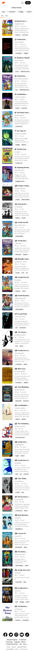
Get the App (9, 642)
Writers (23, 642)
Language (17, 642)
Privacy (14, 647)
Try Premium (22, 639)
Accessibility (10, 649)
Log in (28, 3)
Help (16, 649)
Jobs (20, 644)
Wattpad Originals (12, 639)
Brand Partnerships (12, 644)
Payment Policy (21, 647)
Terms (8, 647)
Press (25, 644)
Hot (2, 15)
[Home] (11, 3)
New (6, 15)
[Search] (22, 3)
